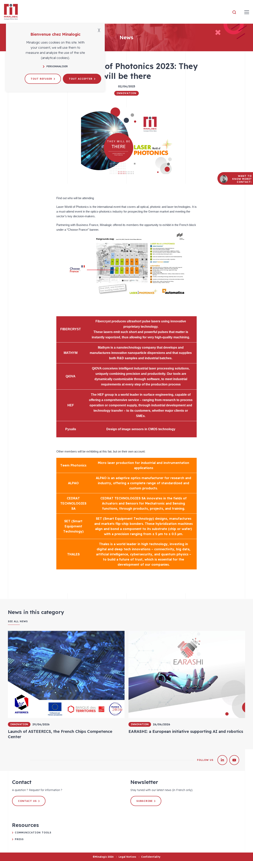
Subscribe (144, 800)
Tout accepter (81, 78)
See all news (18, 621)
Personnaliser (57, 66)
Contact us (27, 800)
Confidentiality (150, 856)
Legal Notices (127, 856)
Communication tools (33, 832)
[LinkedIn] (222, 760)
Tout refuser (41, 78)
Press (19, 839)
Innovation (126, 93)
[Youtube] (234, 760)
